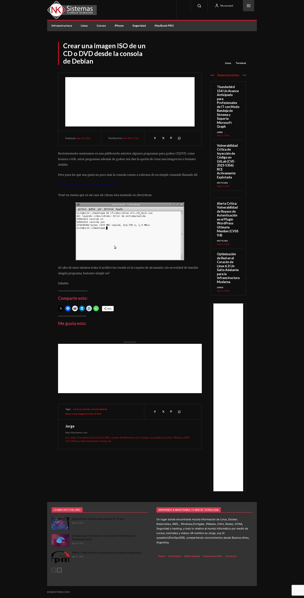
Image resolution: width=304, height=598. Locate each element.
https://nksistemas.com (76, 432)
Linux (228, 62)
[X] (162, 138)
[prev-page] (54, 570)
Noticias (222, 182)
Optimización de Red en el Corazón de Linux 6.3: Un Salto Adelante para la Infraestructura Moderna (228, 268)
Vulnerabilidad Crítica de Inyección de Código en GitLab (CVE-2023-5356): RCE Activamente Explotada (227, 161)
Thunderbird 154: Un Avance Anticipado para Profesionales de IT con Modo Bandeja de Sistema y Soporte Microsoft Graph (228, 106)
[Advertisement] (130, 101)
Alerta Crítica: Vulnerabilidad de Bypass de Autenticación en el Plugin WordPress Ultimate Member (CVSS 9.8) (227, 219)
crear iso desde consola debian (90, 409)
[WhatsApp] (179, 138)
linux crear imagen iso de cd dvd (83, 413)
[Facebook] (154, 138)
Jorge (69, 426)
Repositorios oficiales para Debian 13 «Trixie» (98, 519)
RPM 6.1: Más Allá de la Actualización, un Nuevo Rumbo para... (107, 552)
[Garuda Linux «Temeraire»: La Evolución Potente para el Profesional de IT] (60, 540)
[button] (199, 5)
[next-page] (59, 570)
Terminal (241, 62)
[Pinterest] (171, 138)
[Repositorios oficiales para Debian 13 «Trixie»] (60, 523)
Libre (220, 132)
